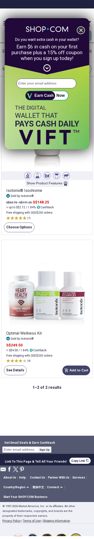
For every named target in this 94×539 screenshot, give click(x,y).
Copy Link (80, 461)
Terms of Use (32, 521)
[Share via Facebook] (9, 469)
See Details (14, 371)
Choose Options (18, 228)
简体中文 (38, 487)
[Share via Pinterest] (22, 470)
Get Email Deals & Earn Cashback (29, 442)
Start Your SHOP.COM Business (25, 497)
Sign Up (45, 449)
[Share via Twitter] (15, 470)
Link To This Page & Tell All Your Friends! (36, 461)
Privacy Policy (11, 521)
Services (78, 477)
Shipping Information (56, 521)
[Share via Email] (3, 470)
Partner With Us (58, 477)
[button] (17, 487)
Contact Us (37, 477)
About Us (9, 477)
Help (22, 477)
